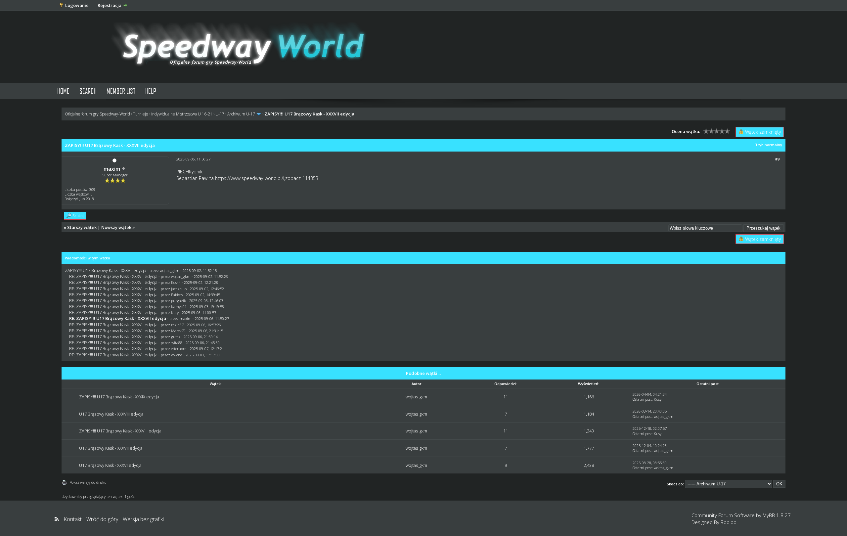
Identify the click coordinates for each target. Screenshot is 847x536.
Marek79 (178, 330)
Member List (121, 91)
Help (150, 91)
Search (88, 91)
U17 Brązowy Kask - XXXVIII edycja (111, 414)
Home (63, 91)
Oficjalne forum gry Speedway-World (97, 114)
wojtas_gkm (169, 270)
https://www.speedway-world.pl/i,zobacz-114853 (266, 178)
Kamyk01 (179, 306)
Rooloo (728, 522)
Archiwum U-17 (241, 114)
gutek (175, 336)
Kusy (175, 312)
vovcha (176, 354)
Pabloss (177, 294)
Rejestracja (109, 5)
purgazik (178, 300)
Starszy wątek (82, 227)
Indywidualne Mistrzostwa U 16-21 (181, 114)
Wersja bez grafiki (143, 519)
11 (505, 397)
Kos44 (176, 282)
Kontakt (73, 519)
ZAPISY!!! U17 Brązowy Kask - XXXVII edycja (105, 270)
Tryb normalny (768, 144)
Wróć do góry (102, 519)
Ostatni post (642, 399)
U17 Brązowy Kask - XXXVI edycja (110, 465)
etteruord (179, 348)
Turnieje (140, 114)
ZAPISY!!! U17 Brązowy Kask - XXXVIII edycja (120, 431)
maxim (112, 168)
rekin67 (177, 324)
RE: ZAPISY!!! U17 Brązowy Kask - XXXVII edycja (113, 276)
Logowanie (77, 5)
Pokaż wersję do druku (88, 482)
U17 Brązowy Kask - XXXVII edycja (111, 448)
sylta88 (176, 342)
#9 (777, 158)
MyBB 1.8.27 (777, 515)
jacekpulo (179, 288)
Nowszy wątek (116, 227)
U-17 (219, 114)
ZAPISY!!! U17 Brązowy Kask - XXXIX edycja (119, 397)
